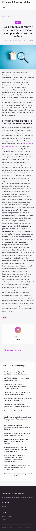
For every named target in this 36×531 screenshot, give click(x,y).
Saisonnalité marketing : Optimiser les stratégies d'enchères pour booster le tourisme (16, 441)
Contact (4, 519)
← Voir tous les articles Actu (11, 350)
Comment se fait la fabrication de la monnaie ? (15, 412)
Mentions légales (7, 516)
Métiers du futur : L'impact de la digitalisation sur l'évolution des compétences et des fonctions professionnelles (14, 458)
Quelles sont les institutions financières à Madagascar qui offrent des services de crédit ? (17, 419)
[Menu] (4, 8)
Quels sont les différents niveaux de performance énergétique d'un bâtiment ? (17, 405)
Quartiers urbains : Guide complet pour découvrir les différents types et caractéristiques (17, 468)
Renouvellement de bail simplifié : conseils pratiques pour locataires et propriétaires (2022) (16, 449)
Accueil (4, 16)
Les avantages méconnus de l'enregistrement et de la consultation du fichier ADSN (17, 427)
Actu (9, 16)
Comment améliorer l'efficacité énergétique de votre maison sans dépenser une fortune (15, 386)
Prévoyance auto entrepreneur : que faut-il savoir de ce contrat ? (18, 475)
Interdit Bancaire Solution (16, 1)
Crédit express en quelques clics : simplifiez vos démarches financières (16, 373)
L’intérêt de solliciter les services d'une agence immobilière (16, 379)
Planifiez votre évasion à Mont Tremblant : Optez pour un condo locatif (18, 399)
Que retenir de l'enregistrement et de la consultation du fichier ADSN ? (17, 393)
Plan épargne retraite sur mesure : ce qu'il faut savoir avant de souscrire (17, 434)
